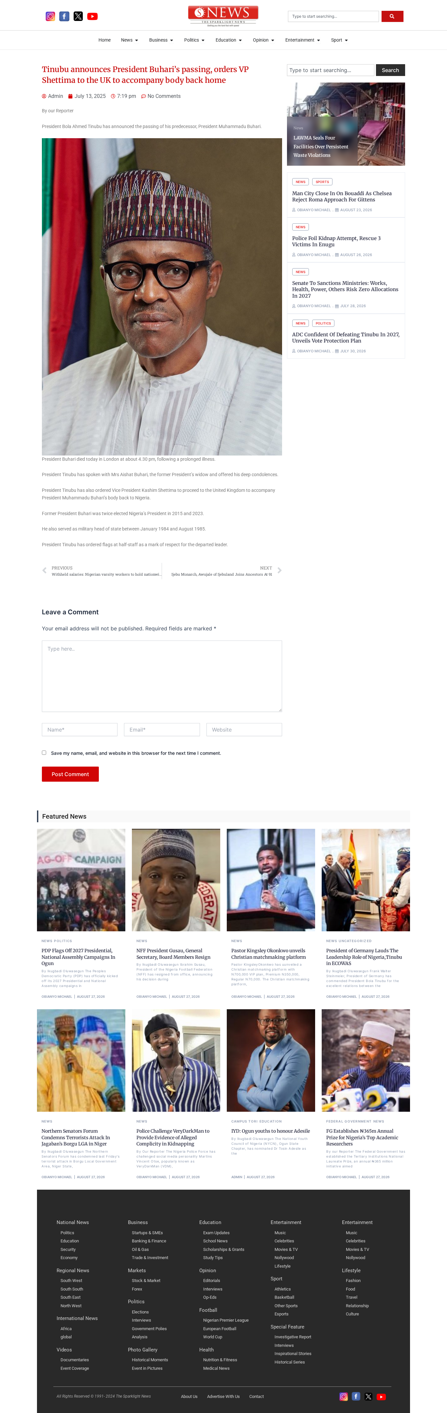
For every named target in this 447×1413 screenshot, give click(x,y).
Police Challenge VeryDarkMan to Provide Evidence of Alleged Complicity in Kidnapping (172, 1137)
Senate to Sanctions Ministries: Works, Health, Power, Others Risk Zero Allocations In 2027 (345, 289)
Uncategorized (355, 941)
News (298, 128)
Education (270, 1121)
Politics (323, 323)
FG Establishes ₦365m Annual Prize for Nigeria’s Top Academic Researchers (362, 1137)
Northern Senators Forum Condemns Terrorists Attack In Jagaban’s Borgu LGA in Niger (76, 1137)
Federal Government (349, 1121)
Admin (236, 1177)
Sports (322, 182)
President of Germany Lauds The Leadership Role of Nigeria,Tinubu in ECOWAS (364, 957)
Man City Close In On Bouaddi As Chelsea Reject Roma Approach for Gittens (342, 196)
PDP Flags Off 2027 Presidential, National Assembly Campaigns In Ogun (78, 957)
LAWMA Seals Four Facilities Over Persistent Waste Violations (321, 146)
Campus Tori (244, 1121)
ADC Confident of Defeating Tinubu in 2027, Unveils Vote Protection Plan (346, 337)
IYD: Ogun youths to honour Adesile (270, 1131)
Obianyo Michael (57, 996)
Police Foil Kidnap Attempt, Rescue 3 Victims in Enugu (336, 241)
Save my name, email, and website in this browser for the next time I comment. (136, 753)
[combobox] (333, 16)
